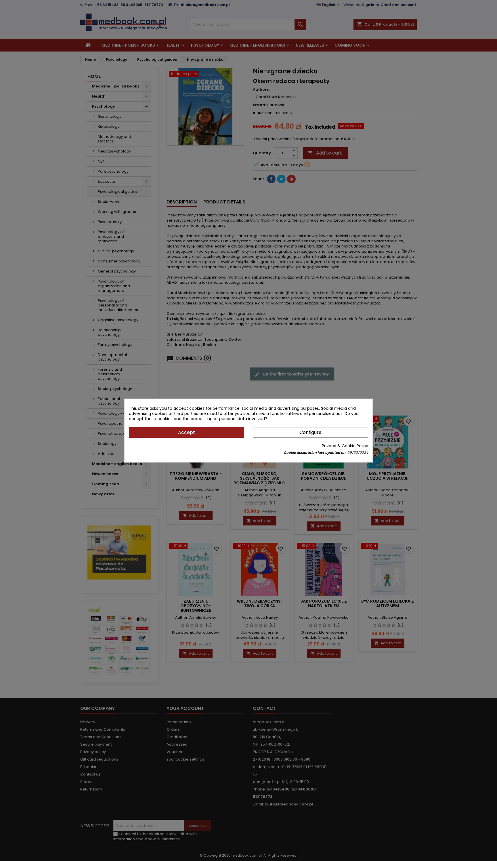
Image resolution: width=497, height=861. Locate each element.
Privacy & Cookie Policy (345, 445)
